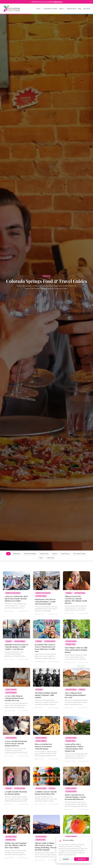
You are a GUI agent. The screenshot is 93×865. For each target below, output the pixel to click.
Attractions (16, 553)
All (8, 553)
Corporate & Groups (50, 9)
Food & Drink (44, 553)
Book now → (58, 2)
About (61, 9)
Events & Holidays (30, 553)
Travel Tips (50, 558)
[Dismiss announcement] (91, 2)
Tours (38, 9)
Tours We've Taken (79, 553)
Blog (79, 9)
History (54, 553)
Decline (66, 859)
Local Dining (65, 553)
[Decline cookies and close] (88, 840)
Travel (41, 558)
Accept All (81, 859)
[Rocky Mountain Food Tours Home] (14, 8)
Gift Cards (86, 9)
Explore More (71, 9)
